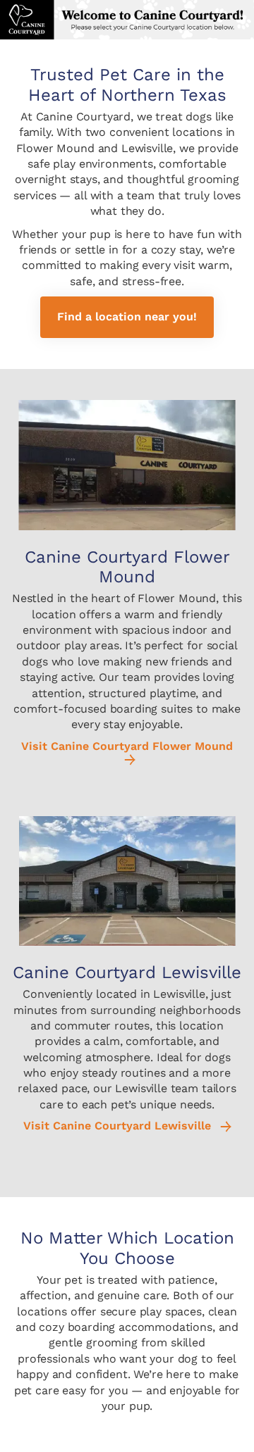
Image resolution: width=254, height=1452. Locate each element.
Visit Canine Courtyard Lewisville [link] (118, 1126)
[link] (127, 317)
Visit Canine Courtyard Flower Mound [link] (127, 746)
